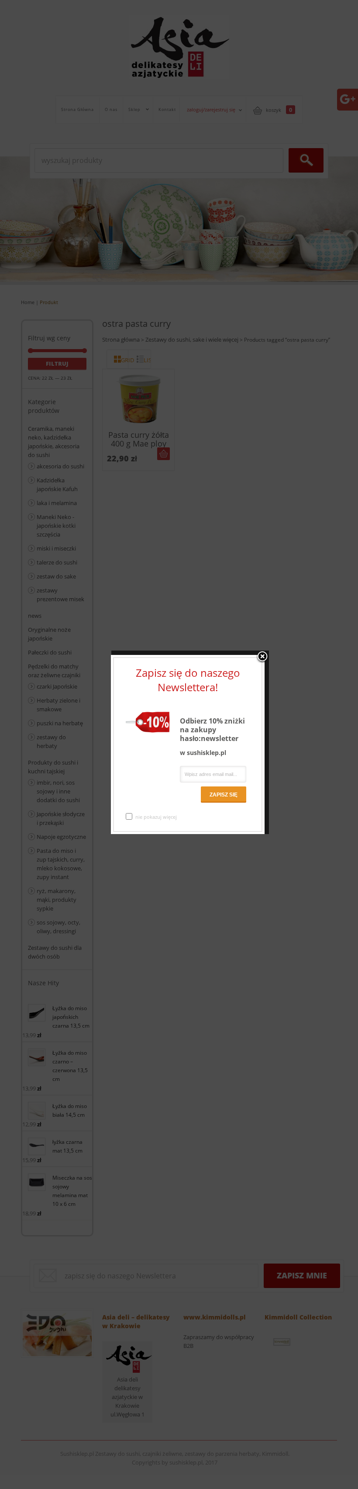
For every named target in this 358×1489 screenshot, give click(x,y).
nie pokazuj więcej (156, 817)
